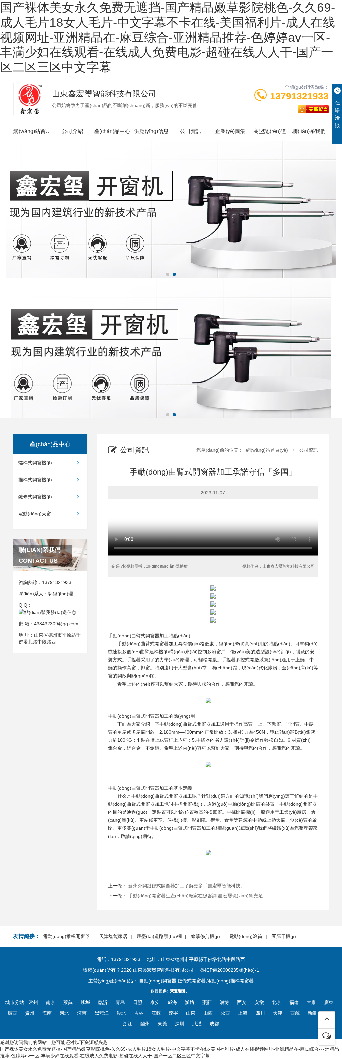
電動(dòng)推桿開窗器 (66, 936)
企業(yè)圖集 (230, 131)
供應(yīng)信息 (151, 131)
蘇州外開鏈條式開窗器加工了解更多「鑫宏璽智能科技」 (186, 885)
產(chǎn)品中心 (112, 131)
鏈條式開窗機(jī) (35, 496)
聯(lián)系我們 (309, 131)
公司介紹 (72, 131)
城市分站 (14, 1002)
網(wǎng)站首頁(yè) (33, 131)
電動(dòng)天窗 (34, 513)
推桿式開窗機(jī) (35, 479)
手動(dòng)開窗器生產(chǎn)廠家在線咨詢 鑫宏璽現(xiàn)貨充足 (195, 895)
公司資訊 (190, 131)
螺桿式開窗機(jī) (35, 462)
